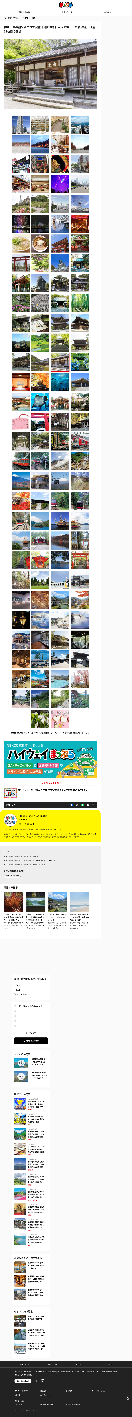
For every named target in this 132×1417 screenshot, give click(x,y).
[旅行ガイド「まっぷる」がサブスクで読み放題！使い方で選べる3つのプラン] (10, 793)
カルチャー (108, 12)
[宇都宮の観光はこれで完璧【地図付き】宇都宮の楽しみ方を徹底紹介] (20, 1204)
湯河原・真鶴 (20, 994)
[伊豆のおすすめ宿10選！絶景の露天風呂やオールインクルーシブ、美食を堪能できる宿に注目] (20, 1263)
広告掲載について (46, 1395)
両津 (29, 1245)
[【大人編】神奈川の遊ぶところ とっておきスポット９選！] (57, 910)
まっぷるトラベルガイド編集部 (36, 816)
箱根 (16, 984)
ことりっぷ (18, 1404)
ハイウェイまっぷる (73, 1404)
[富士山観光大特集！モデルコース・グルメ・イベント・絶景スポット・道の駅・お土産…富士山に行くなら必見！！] (20, 1099)
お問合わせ (18, 1395)
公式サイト (23, 819)
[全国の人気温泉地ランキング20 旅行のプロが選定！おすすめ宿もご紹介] (20, 1330)
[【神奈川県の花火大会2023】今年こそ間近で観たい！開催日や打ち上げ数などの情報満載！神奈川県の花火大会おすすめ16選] (13, 910)
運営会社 (43, 1391)
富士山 (30, 1110)
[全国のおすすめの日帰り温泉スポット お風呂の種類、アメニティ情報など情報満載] (20, 1343)
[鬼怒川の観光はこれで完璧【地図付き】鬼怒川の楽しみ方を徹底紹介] (20, 1129)
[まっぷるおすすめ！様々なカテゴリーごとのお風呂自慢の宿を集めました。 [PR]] (20, 1316)
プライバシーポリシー (99, 1391)
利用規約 (69, 1391)
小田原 (17, 989)
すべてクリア (31, 1033)
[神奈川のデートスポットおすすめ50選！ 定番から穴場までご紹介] (79, 910)
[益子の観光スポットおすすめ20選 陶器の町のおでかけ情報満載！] (20, 1144)
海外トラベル (66, 12)
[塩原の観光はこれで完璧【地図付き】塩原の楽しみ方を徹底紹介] (20, 1174)
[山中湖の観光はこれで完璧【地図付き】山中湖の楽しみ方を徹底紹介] (20, 1159)
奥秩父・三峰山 (32, 1200)
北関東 (30, 1140)
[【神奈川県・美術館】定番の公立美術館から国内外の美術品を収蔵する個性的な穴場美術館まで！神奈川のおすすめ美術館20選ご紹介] (35, 910)
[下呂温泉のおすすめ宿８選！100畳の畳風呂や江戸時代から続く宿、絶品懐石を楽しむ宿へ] (20, 1276)
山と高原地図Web (46, 1404)
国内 (29, 1125)
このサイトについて (21, 1391)
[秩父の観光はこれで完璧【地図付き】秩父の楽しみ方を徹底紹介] (20, 1189)
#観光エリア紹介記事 (12, 875)
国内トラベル (24, 12)
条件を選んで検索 (32, 1041)
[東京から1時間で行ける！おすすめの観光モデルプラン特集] (20, 1114)
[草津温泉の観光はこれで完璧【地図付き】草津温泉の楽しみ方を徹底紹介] (20, 1219)
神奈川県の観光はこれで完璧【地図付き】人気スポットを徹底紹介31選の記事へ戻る (50, 732)
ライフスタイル (107, 1364)
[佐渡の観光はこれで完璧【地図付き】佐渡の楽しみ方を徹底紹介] (20, 1235)
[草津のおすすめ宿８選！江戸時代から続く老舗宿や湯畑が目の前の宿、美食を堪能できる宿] (20, 1290)
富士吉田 (30, 1170)
